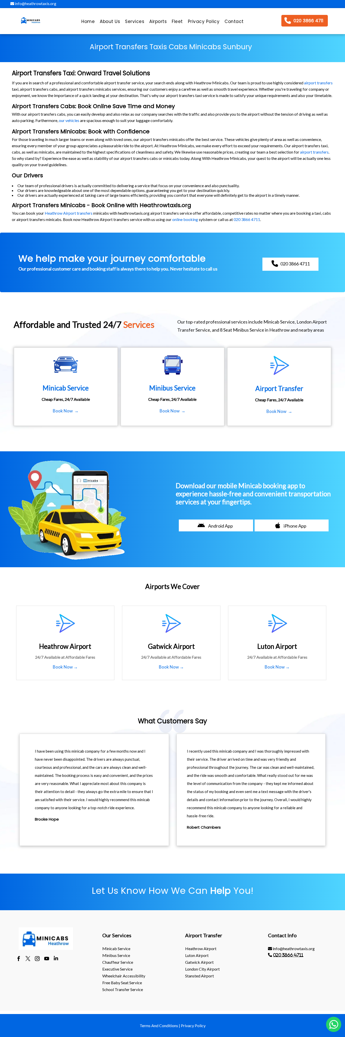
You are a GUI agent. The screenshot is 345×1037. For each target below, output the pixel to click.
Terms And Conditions (159, 1025)
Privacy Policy (193, 1025)
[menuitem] (88, 22)
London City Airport (202, 969)
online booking (185, 219)
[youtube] (46, 959)
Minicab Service (116, 948)
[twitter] (28, 959)
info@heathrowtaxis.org (35, 3)
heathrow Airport (200, 948)
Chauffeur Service (117, 962)
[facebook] (18, 959)
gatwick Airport (199, 962)
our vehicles (69, 120)
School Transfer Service (122, 989)
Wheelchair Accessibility (123, 975)
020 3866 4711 (247, 219)
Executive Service (117, 969)
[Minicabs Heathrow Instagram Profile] (37, 959)
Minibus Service (116, 955)
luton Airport (197, 955)
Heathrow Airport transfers (68, 213)
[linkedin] (56, 959)
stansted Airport (199, 975)
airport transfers (318, 82)
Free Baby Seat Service (122, 982)
